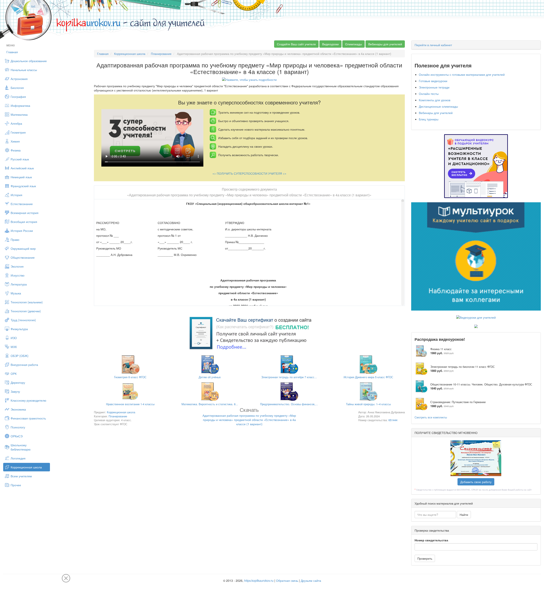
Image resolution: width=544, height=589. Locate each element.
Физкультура (19, 329)
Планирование (161, 53)
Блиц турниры (428, 119)
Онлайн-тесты (429, 93)
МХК (14, 347)
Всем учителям (21, 476)
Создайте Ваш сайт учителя (296, 44)
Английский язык (22, 168)
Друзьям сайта (311, 580)
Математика (19, 114)
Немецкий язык (21, 177)
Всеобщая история (24, 222)
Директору (18, 382)
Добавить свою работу (476, 482)
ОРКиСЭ (17, 436)
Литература (19, 284)
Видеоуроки (330, 44)
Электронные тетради (434, 87)
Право (15, 239)
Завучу (15, 391)
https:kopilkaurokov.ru (258, 580)
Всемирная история (24, 213)
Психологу (18, 427)
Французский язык (23, 186)
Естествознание (22, 204)
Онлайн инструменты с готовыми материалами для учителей (462, 74)
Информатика (20, 105)
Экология (17, 266)
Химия (15, 141)
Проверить (424, 558)
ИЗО (14, 338)
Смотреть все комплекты (431, 417)
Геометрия (18, 132)
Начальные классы (24, 70)
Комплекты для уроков (434, 100)
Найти (464, 514)
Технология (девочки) (26, 311)
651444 (392, 420)
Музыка (16, 293)
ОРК (14, 373)
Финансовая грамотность (28, 418)
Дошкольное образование (29, 61)
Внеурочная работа (24, 364)
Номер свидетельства (431, 540)
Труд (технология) (23, 320)
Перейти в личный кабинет (433, 45)
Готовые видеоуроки (433, 81)
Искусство (17, 275)
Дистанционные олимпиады (438, 106)
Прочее (16, 485)
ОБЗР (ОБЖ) (19, 356)
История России (22, 230)
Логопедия (18, 458)
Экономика (18, 409)
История (16, 195)
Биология (17, 88)
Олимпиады (353, 44)
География (18, 96)
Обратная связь (287, 580)
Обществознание (23, 257)
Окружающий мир (23, 248)
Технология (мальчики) (27, 302)
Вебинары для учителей (385, 44)
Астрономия (19, 79)
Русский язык (20, 159)
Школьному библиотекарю (21, 447)
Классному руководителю (28, 400)
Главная (12, 52)
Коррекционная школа (26, 467)
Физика (16, 150)
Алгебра (16, 123)
